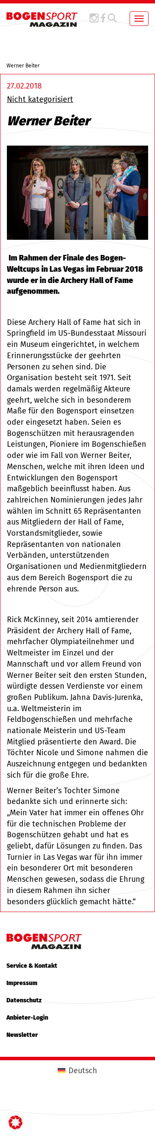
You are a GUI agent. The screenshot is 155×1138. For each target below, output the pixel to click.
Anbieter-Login (27, 1017)
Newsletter (22, 1035)
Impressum (21, 983)
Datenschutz (24, 1000)
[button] (15, 1122)
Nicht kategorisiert (40, 99)
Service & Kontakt (31, 966)
